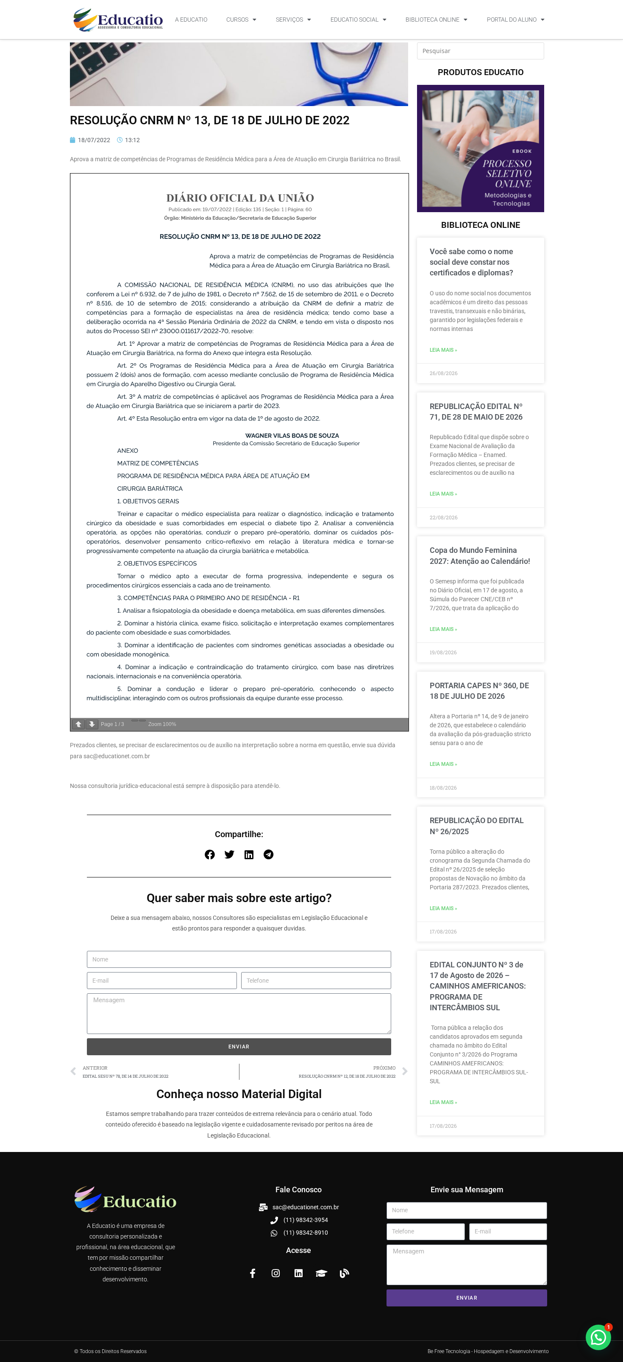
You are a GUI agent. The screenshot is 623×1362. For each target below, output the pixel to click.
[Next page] (92, 724)
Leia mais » (443, 350)
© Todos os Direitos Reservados (110, 1351)
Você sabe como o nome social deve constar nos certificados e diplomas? (471, 262)
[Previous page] (78, 724)
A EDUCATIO (191, 19)
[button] (209, 854)
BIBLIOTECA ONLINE (432, 19)
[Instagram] (275, 1273)
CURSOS (237, 19)
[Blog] (344, 1273)
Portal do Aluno (512, 19)
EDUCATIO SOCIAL (354, 19)
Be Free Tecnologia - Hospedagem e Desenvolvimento (488, 1351)
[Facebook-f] (252, 1273)
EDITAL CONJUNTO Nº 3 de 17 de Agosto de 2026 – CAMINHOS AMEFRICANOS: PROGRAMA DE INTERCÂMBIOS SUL (478, 986)
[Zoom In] (142, 720)
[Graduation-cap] (322, 1273)
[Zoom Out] (134, 720)
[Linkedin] (298, 1273)
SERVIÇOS (289, 19)
